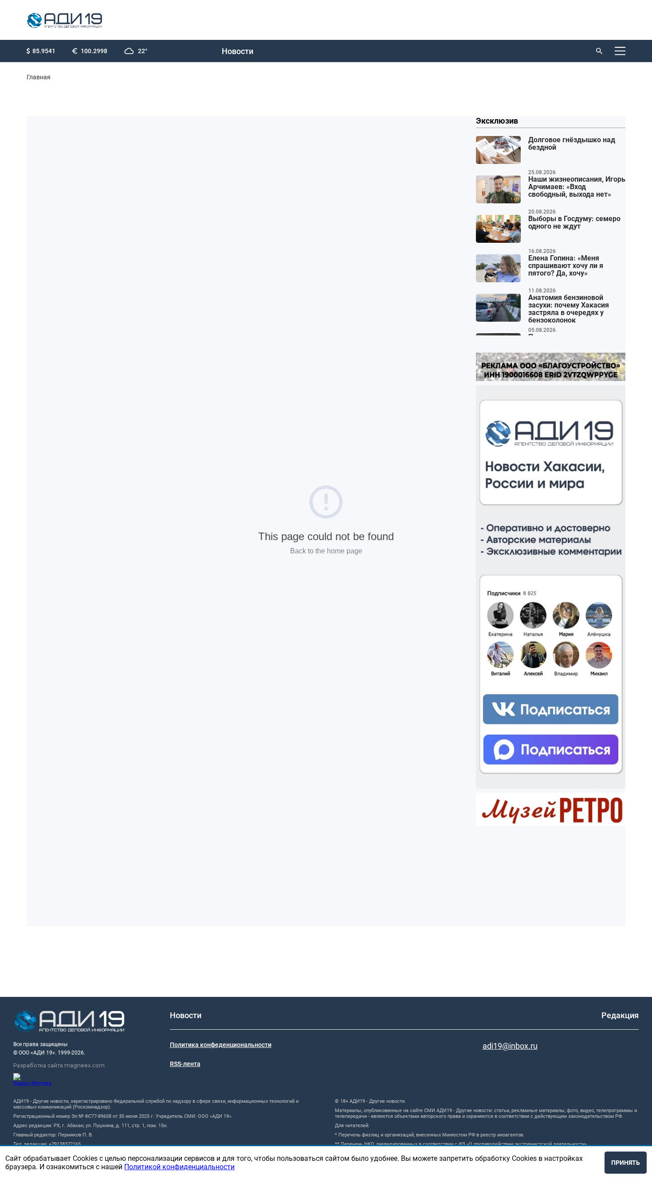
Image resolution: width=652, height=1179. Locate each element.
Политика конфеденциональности (220, 1044)
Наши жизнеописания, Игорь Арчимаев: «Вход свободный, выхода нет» (576, 186)
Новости (237, 51)
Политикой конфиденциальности (179, 1167)
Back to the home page (326, 551)
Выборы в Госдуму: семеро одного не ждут (574, 222)
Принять (625, 1162)
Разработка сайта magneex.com (59, 1065)
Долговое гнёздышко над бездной (571, 144)
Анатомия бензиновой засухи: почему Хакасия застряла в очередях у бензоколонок (568, 309)
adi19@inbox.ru (510, 1046)
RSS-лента (185, 1063)
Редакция (620, 1015)
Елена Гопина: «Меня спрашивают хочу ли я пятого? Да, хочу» (565, 265)
